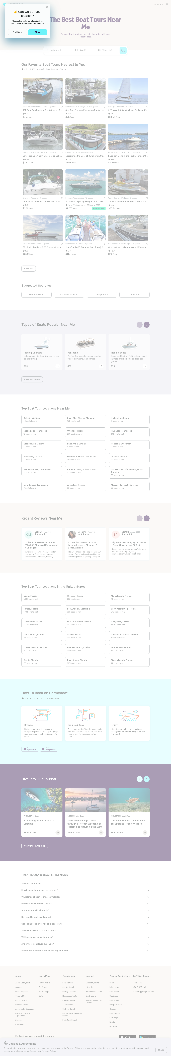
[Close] (47, 7)
